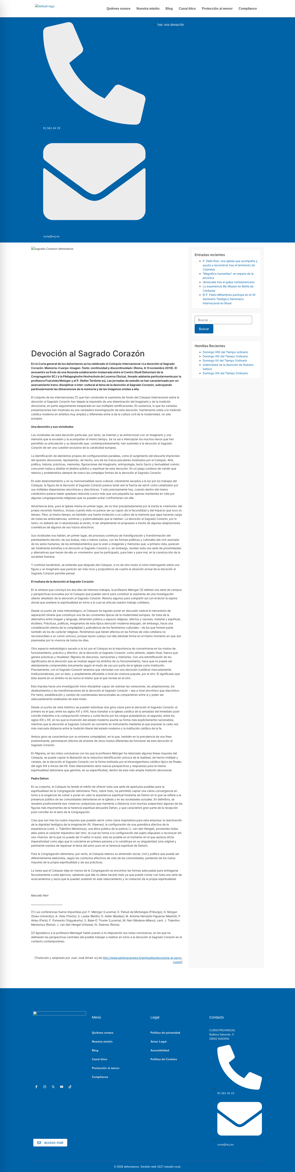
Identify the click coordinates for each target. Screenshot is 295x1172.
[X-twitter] (53, 1087)
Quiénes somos (118, 8)
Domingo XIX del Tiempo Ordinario (225, 373)
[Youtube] (61, 1087)
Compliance (248, 8)
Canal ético (187, 8)
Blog (169, 8)
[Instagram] (45, 1087)
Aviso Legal (159, 1041)
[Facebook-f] (36, 1087)
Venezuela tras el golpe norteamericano (228, 282)
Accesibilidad (160, 1050)
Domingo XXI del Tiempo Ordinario (225, 356)
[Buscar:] (223, 320)
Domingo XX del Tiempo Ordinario (225, 360)
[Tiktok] (70, 1087)
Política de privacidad (165, 1032)
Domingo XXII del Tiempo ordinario (225, 352)
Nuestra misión (148, 8)
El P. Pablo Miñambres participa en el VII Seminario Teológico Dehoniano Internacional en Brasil (229, 299)
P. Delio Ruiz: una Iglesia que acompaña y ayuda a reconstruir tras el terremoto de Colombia (230, 265)
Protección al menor (217, 8)
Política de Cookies (164, 1059)
